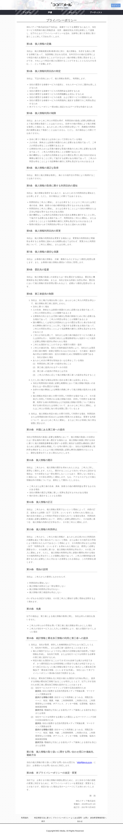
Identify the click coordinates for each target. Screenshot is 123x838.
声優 (50, 12)
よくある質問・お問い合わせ (80, 819)
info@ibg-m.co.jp (84, 762)
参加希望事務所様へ (98, 818)
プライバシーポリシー (61, 818)
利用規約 (24, 818)
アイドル (27, 12)
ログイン (116, 5)
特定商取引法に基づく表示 (43, 819)
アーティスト (96, 12)
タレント (73, 12)
